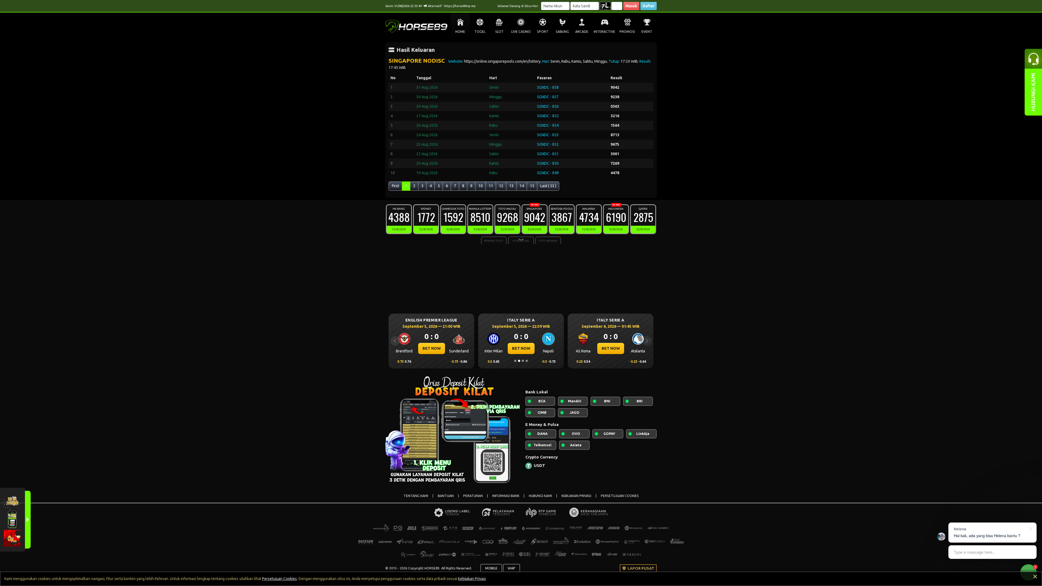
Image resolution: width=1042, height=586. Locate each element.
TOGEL (479, 31)
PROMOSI (627, 31)
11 (491, 186)
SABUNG (562, 31)
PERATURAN (473, 496)
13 (511, 186)
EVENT (646, 31)
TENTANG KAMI (416, 496)
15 (532, 186)
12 (501, 186)
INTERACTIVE (604, 31)
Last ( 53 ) (548, 186)
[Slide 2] (519, 361)
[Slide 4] (527, 361)
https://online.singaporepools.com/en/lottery (502, 61)
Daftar (649, 6)
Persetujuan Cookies (279, 579)
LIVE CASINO (521, 31)
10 (480, 186)
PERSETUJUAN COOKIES (620, 496)
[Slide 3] (523, 361)
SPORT (542, 31)
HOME (460, 31)
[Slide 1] (515, 361)
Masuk (631, 6)
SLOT (499, 31)
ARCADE (581, 31)
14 (522, 186)
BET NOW (421, 348)
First (395, 186)
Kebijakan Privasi (472, 579)
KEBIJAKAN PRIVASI (576, 496)
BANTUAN (446, 496)
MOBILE (491, 568)
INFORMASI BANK (505, 496)
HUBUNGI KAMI (540, 496)
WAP (511, 568)
